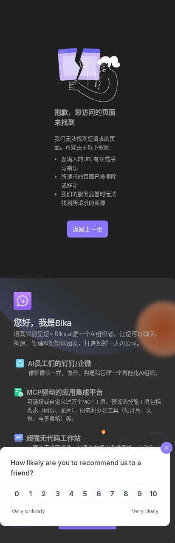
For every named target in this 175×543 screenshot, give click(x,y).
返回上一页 (87, 229)
